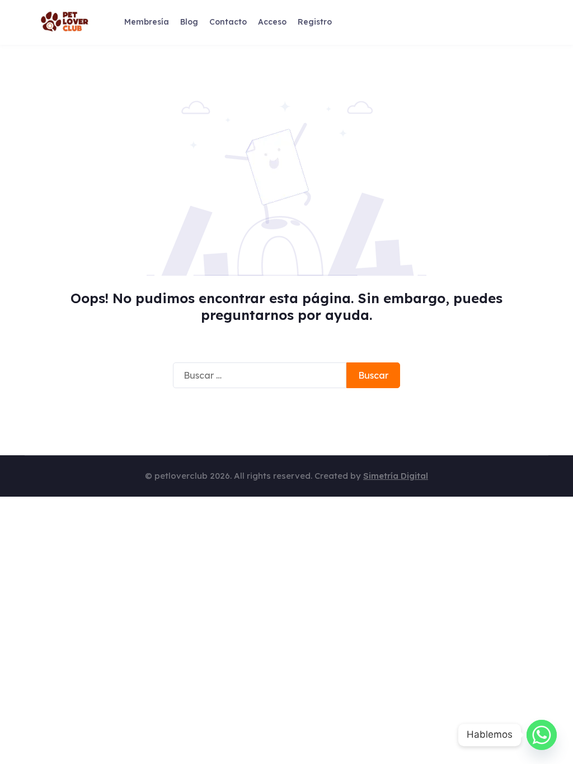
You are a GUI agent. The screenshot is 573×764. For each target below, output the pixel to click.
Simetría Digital (395, 475)
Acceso (272, 22)
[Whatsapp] (542, 735)
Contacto (228, 22)
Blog (189, 22)
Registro (315, 22)
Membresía (146, 22)
